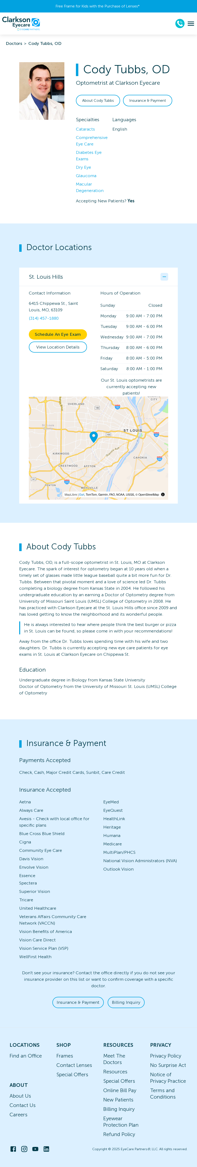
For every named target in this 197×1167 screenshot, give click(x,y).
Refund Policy (119, 1134)
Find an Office (26, 1056)
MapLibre (71, 494)
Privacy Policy (165, 1056)
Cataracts (85, 129)
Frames (64, 1056)
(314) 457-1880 (44, 318)
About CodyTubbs (98, 100)
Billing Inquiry (126, 1002)
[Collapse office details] (164, 277)
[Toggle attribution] (163, 494)
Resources (115, 1072)
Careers (18, 1115)
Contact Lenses (74, 1065)
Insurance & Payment (147, 100)
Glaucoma (86, 175)
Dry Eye (83, 167)
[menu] (191, 23)
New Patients (118, 1100)
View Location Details (58, 347)
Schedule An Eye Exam (58, 334)
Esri (81, 494)
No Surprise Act (168, 1065)
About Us (20, 1096)
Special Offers (72, 1074)
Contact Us (23, 1105)
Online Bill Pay (119, 1090)
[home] (21, 23)
